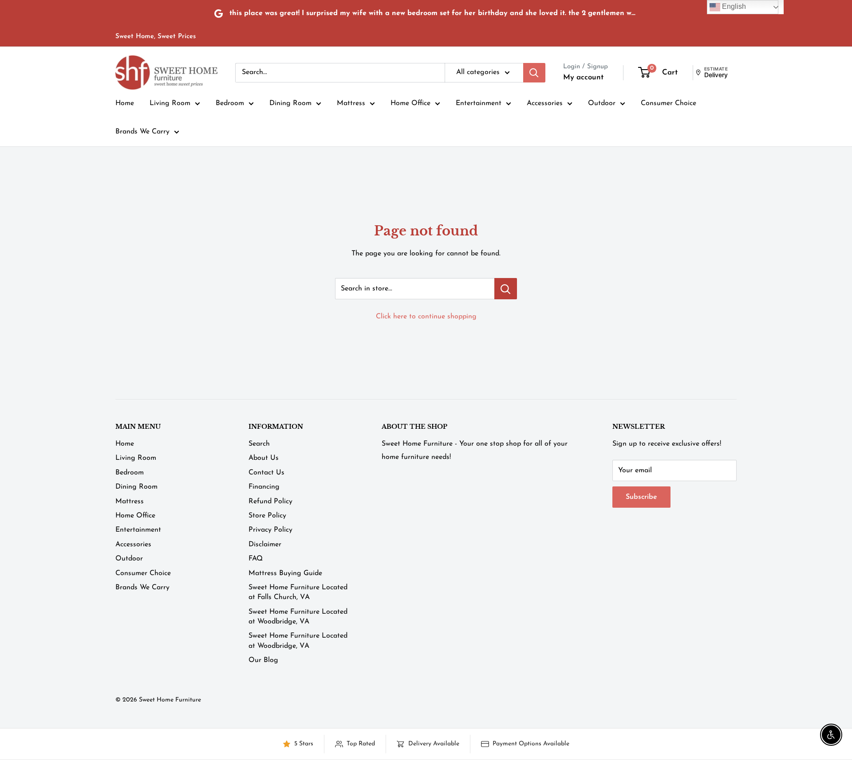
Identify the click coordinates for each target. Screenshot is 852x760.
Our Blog (263, 660)
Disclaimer (264, 544)
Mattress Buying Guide (285, 573)
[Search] (534, 72)
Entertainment (478, 103)
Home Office (410, 103)
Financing (264, 486)
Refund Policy (270, 501)
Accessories (545, 103)
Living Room (170, 103)
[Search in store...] (505, 288)
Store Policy (267, 515)
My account (583, 77)
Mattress (351, 103)
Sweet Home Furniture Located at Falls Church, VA (297, 592)
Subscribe (641, 497)
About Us (263, 458)
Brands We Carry (142, 131)
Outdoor (601, 103)
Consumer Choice (668, 103)
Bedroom (230, 103)
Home (124, 103)
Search (259, 443)
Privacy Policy (270, 529)
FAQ (255, 558)
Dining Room (290, 103)
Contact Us (266, 472)
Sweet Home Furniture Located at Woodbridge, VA (297, 616)
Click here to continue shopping (426, 316)
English (733, 6)
